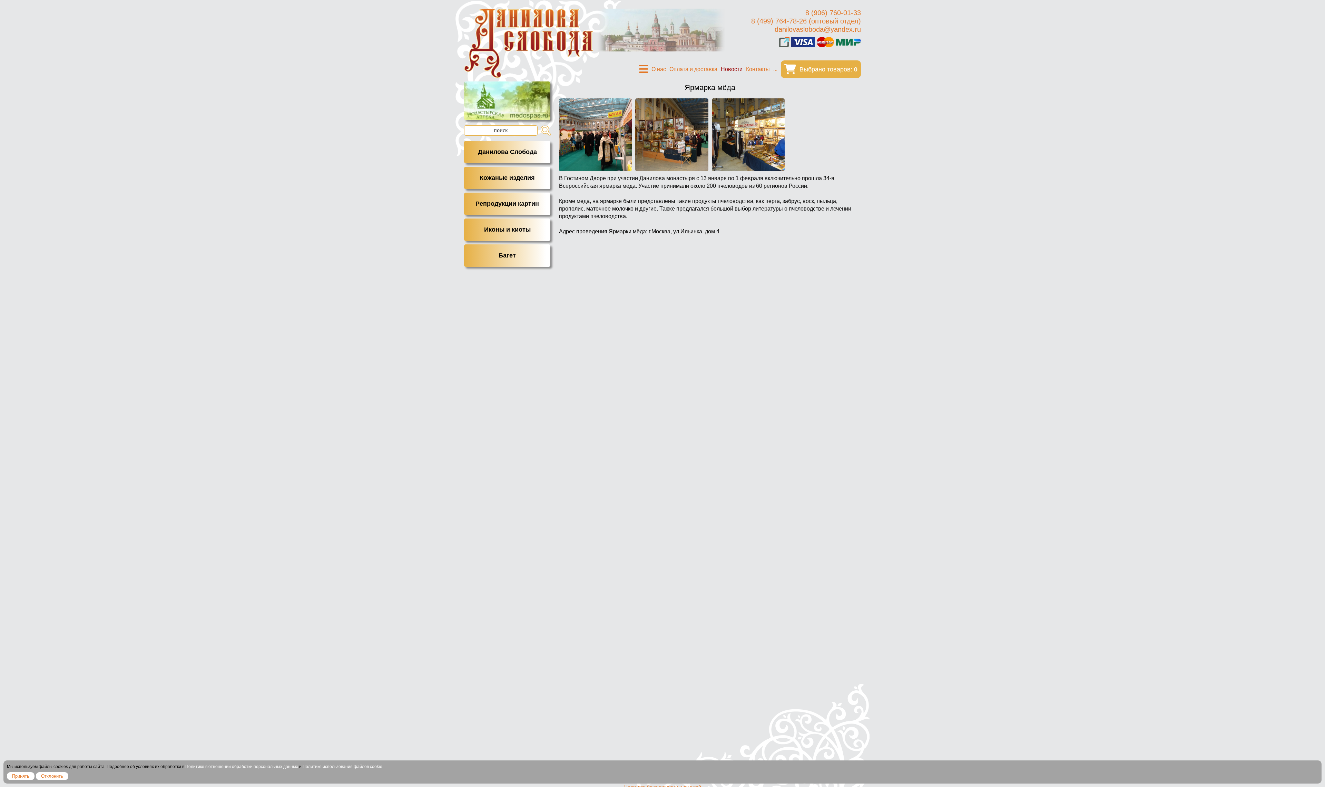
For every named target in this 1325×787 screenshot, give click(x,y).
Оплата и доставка (693, 69)
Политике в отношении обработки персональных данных (241, 766)
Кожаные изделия (507, 177)
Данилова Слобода (507, 151)
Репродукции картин (507, 203)
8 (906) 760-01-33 (833, 13)
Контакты (758, 69)
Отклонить (52, 776)
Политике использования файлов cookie (342, 766)
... (775, 69)
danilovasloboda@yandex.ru (818, 29)
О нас (658, 69)
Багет (507, 255)
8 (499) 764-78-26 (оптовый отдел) (806, 21)
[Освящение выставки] (595, 134)
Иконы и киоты (507, 229)
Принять (20, 776)
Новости (732, 69)
